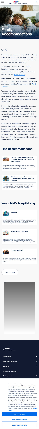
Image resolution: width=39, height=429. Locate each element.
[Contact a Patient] (19, 256)
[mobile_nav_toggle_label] (2, 2)
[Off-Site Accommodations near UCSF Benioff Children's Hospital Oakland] (19, 182)
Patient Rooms (19, 74)
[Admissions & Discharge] (19, 236)
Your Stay (4, 26)
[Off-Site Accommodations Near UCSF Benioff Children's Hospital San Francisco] (19, 163)
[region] (19, 403)
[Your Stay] (19, 217)
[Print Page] (2, 50)
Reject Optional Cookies (19, 425)
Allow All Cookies (19, 414)
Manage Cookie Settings (19, 419)
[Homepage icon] (19, 2)
